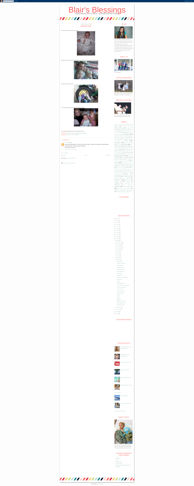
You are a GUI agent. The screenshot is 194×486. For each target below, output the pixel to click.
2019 (117, 218)
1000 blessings (117, 125)
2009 (117, 238)
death (124, 139)
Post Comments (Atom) (71, 158)
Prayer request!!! (120, 265)
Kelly (115, 159)
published (116, 176)
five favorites (128, 147)
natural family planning (120, 167)
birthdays (126, 134)
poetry (115, 173)
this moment (127, 184)
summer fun (117, 181)
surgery (128, 181)
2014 (117, 228)
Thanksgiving (117, 184)
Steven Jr (117, 180)
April (118, 257)
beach (121, 132)
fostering (115, 149)
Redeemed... (119, 275)
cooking (127, 137)
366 (123, 125)
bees (126, 132)
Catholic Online (119, 463)
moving (131, 166)
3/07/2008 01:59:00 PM (71, 149)
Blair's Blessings (97, 9)
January (119, 309)
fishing (122, 147)
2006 (117, 313)
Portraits (118, 281)
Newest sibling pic (120, 293)
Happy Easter (119, 273)
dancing (118, 139)
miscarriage (124, 162)
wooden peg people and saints (123, 191)
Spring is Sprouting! (121, 269)
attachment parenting (124, 130)
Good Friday (119, 279)
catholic (115, 137)
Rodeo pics (119, 299)
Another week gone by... (122, 287)
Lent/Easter (121, 159)
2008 (117, 240)
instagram (116, 157)
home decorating (118, 154)
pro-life (129, 175)
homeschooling (119, 156)
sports (128, 178)
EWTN (117, 460)
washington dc (117, 190)
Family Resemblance (121, 303)
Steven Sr (127, 180)
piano (123, 171)
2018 (117, 220)
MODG (121, 164)
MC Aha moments (120, 271)
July (118, 252)
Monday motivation (121, 166)
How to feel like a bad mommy (123, 285)
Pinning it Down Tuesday (126, 362)
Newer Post (63, 155)
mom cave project (129, 164)
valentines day (121, 188)
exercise (126, 142)
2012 (117, 232)
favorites (118, 146)
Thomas (116, 186)
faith (131, 142)
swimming (116, 183)
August (118, 250)
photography (117, 172)
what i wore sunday (128, 190)
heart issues (120, 152)
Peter (126, 170)
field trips (74, 134)
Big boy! (118, 297)
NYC (123, 169)
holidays (128, 152)
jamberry (123, 157)
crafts (131, 137)
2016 (117, 224)
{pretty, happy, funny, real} (126, 377)
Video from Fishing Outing (119, 411)
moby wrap (116, 164)
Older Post (108, 155)
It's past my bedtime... (121, 263)
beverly (130, 132)
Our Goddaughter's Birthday (126, 385)
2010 (117, 236)
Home (86, 155)
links (127, 159)
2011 (117, 234)
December (119, 242)
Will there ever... (120, 289)
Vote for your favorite (125, 369)
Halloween (124, 150)
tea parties (127, 183)
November (119, 244)
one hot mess (128, 169)
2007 (117, 311)
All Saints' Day (129, 128)
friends (120, 149)
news (119, 169)
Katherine (128, 157)
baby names (116, 132)
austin (130, 130)
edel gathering (117, 140)
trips (131, 186)
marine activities (125, 160)
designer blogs (100, 483)
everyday (117, 142)
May (118, 255)
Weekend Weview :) (121, 304)
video (128, 188)
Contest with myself (121, 291)
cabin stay (125, 135)
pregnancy (125, 173)
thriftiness (125, 186)
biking (115, 134)
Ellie (126, 141)
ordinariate (116, 170)
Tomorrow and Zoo (121, 267)
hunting (129, 155)
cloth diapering (121, 137)
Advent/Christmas (118, 128)
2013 (117, 230)
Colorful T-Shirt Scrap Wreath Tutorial (125, 355)
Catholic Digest (119, 461)
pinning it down (128, 171)
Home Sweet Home (124, 395)
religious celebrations (125, 176)
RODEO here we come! (121, 301)
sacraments (116, 178)
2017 (117, 222)
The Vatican (118, 458)
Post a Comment (64, 153)
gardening (126, 149)
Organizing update (121, 283)
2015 (117, 226)
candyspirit (67, 142)
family (68, 134)
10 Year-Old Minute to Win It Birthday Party (126, 347)
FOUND (118, 295)
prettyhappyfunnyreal (119, 175)
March (118, 259)
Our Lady (122, 170)
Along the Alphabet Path (122, 129)
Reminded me (120, 261)
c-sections (120, 135)
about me (126, 126)
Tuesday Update (117, 392)
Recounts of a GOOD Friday (122, 277)
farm (132, 144)
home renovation (128, 154)
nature (126, 167)
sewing (123, 178)
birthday (119, 134)
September (119, 248)
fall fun (118, 144)
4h (126, 125)
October (119, 246)
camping (129, 135)
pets (130, 170)
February (119, 307)
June (118, 254)
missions (130, 162)
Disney (129, 139)
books (115, 135)
